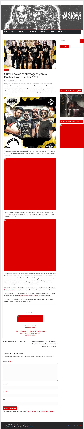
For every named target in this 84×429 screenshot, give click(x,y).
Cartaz (52, 32)
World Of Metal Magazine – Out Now (30, 333)
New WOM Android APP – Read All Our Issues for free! (30, 331)
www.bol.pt (34, 295)
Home (5, 32)
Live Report (32, 32)
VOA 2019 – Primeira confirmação (15, 341)
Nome (5, 384)
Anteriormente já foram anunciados (13, 290)
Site (4, 400)
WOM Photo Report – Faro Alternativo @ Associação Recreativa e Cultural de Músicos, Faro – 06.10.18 (44, 344)
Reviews (42, 32)
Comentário (7, 361)
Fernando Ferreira (20, 80)
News (11, 32)
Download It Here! (30, 335)
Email (5, 392)
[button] (14, 32)
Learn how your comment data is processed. (40, 411)
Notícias (7, 70)
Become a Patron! (30, 327)
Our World (60, 32)
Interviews (21, 32)
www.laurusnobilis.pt (23, 295)
